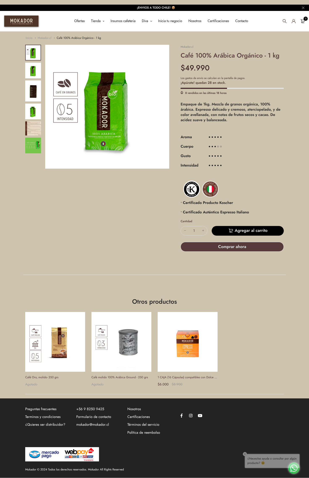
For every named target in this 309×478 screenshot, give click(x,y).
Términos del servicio (143, 424)
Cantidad (186, 221)
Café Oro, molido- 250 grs (41, 377)
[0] (303, 21)
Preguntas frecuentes (41, 409)
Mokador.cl (45, 38)
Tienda (96, 21)
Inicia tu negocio (170, 21)
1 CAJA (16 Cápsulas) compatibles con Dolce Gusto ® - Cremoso (198, 377)
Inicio (29, 38)
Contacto (241, 21)
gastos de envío (194, 78)
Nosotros (194, 21)
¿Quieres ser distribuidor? (45, 424)
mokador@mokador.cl (92, 424)
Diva (145, 21)
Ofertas (79, 21)
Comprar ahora (232, 247)
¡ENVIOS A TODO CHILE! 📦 (156, 8)
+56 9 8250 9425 (90, 409)
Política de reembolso (143, 432)
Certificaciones (218, 21)
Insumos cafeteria (123, 21)
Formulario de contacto (93, 416)
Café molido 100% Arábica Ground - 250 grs (119, 377)
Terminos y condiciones (43, 416)
